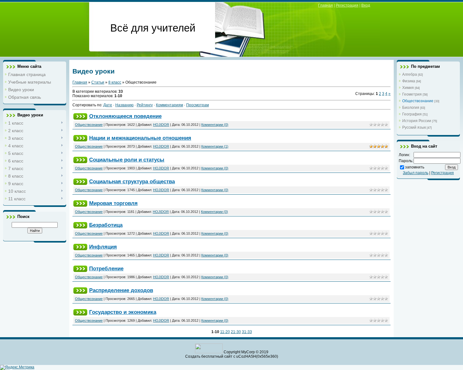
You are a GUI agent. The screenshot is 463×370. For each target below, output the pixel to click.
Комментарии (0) (214, 124)
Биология (410, 107)
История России (416, 121)
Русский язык (414, 127)
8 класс (114, 82)
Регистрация (347, 5)
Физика (408, 81)
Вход (365, 5)
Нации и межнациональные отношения (140, 138)
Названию (124, 105)
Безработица (106, 225)
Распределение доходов (121, 290)
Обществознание (89, 124)
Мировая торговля (113, 203)
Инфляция (103, 247)
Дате (107, 105)
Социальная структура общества (132, 181)
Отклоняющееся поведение (125, 116)
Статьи (97, 82)
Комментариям (169, 105)
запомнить (414, 167)
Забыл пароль (415, 173)
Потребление (106, 268)
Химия (408, 87)
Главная (325, 5)
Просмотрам (197, 105)
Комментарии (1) (214, 146)
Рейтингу (145, 105)
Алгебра (409, 74)
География (412, 114)
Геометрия (412, 94)
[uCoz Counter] (209, 352)
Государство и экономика (122, 312)
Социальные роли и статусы (126, 159)
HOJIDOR (161, 124)
